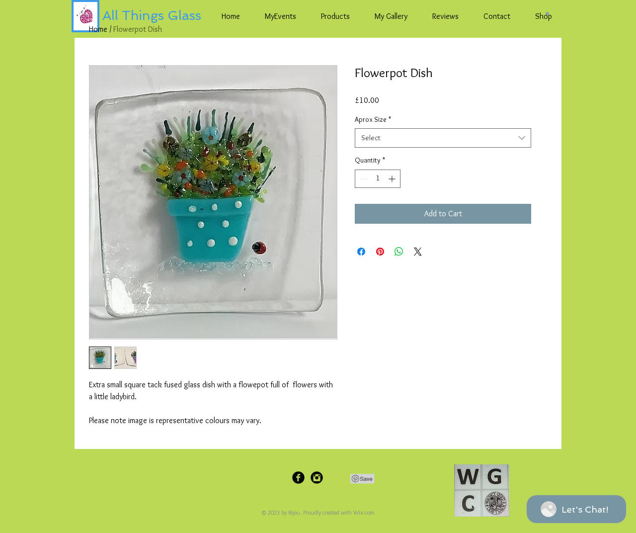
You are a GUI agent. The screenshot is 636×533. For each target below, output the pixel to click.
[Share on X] (418, 252)
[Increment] (393, 178)
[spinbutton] (378, 178)
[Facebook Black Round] (298, 477)
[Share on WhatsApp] (399, 252)
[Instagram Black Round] (317, 477)
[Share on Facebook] (361, 252)
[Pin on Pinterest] (380, 252)
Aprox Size (373, 119)
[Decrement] (362, 178)
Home (98, 29)
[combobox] (443, 138)
